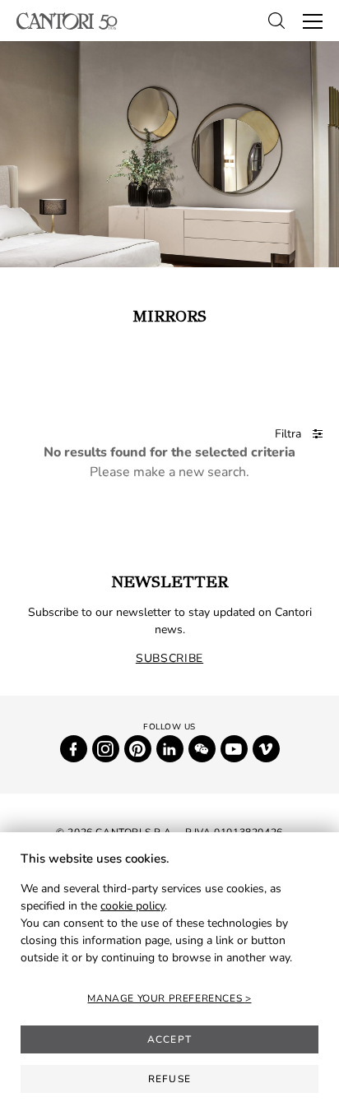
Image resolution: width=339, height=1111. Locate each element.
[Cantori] (67, 21)
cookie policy (132, 906)
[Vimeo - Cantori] (266, 748)
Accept (169, 1039)
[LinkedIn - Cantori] (169, 748)
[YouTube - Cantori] (234, 748)
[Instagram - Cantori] (105, 748)
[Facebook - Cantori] (73, 748)
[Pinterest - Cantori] (137, 748)
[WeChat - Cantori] (202, 748)
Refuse (169, 1079)
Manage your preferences (165, 998)
